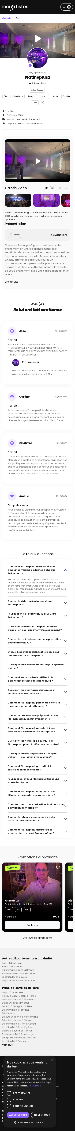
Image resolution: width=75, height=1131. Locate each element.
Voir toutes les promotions (37, 937)
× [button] (52, 1059)
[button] (29, 1122)
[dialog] (29, 1092)
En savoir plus (35, 1085)
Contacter (32, 925)
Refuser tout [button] (41, 1114)
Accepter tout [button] (18, 1114)
